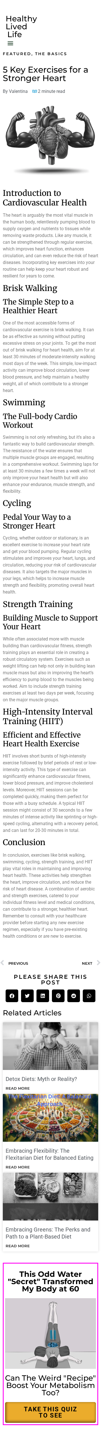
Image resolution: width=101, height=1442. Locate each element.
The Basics (51, 53)
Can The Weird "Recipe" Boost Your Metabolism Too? (50, 1385)
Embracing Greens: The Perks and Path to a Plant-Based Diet (48, 1233)
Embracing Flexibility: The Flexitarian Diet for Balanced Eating (49, 1154)
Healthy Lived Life (21, 26)
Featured (17, 53)
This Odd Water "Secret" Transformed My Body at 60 (50, 1281)
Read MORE (18, 1088)
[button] (10, 43)
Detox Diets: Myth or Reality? (41, 1079)
